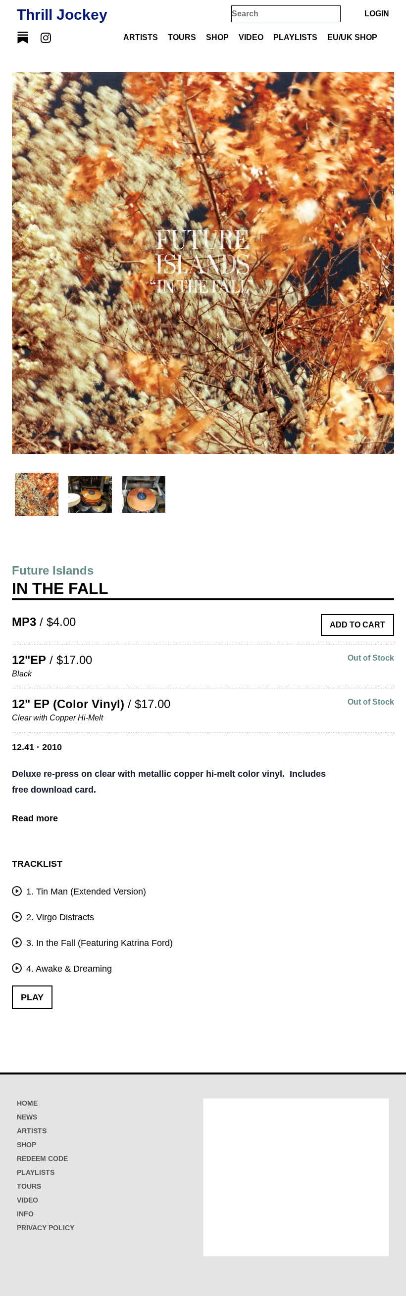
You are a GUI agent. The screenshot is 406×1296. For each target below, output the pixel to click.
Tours (182, 37)
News (27, 1117)
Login (376, 13)
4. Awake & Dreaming (68, 969)
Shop (217, 37)
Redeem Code (42, 1158)
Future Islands (53, 570)
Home (27, 1103)
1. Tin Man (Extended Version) (85, 891)
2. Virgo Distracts (59, 917)
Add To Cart (357, 625)
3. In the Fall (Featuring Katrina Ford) (98, 943)
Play (32, 997)
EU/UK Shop (352, 37)
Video (251, 37)
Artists (140, 37)
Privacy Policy (45, 1228)
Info (25, 1214)
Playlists (295, 37)
